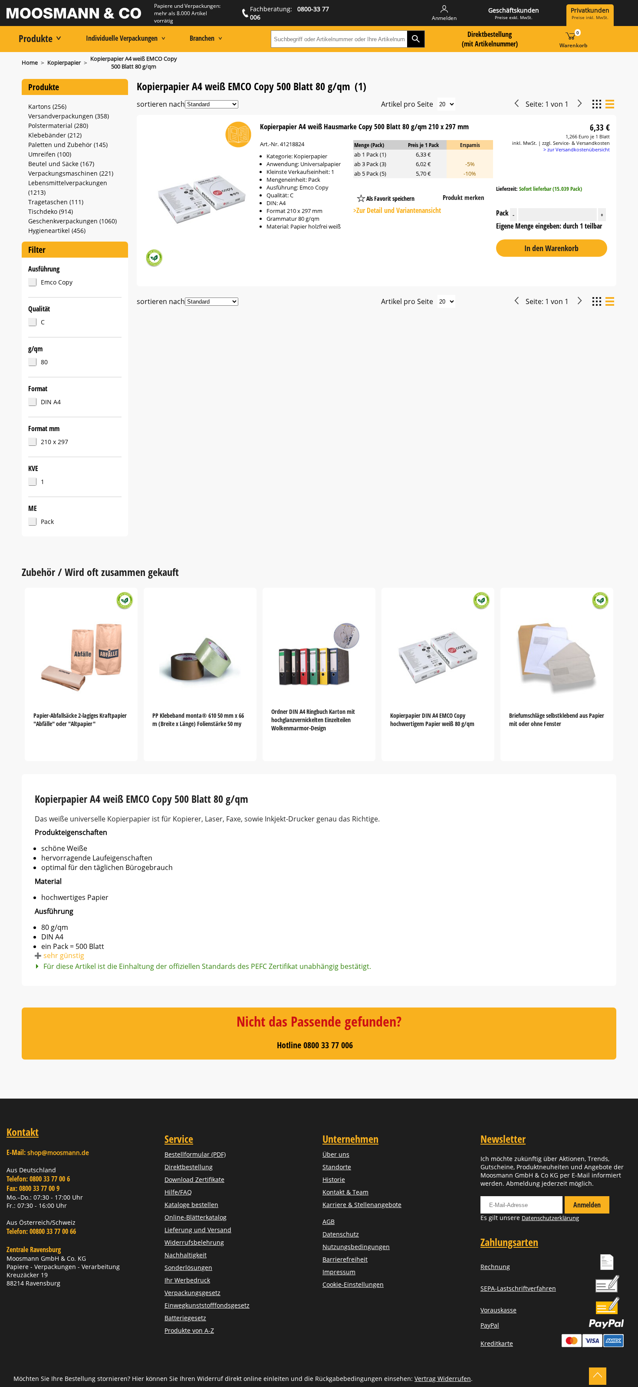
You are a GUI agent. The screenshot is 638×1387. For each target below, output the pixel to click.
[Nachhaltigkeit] (154, 259)
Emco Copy (56, 282)
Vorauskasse (498, 1310)
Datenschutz (340, 1234)
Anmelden (587, 1205)
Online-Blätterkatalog (195, 1217)
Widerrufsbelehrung (194, 1242)
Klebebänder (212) (55, 135)
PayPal (489, 1325)
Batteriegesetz (185, 1318)
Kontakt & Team (345, 1192)
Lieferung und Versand (197, 1230)
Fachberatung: (289, 13)
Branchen (202, 38)
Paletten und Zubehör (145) (68, 145)
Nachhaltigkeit (185, 1255)
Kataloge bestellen (191, 1205)
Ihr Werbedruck (187, 1280)
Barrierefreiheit (345, 1259)
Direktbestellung (188, 1167)
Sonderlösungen (188, 1267)
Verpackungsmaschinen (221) (70, 173)
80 (44, 362)
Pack (47, 521)
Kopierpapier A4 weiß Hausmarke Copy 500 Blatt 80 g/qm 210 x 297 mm (364, 126)
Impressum (338, 1272)
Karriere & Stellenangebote (361, 1205)
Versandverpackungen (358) (68, 116)
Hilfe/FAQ (178, 1192)
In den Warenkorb (551, 248)
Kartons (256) (47, 106)
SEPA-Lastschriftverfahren (518, 1288)
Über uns (335, 1154)
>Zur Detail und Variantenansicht (397, 210)
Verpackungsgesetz (192, 1293)
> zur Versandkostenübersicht (576, 149)
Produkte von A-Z (189, 1330)
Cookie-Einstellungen (353, 1284)
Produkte (36, 38)
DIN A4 (51, 402)
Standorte (336, 1167)
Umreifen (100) (49, 154)
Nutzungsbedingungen (356, 1247)
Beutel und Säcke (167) (61, 164)
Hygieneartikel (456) (57, 230)
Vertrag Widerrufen (442, 1378)
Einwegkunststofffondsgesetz (207, 1305)
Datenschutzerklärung (550, 1218)
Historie (333, 1179)
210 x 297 (54, 442)
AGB (328, 1221)
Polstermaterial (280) (58, 125)
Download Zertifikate (194, 1179)
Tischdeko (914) (50, 211)
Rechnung (495, 1267)
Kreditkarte (496, 1343)
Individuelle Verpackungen (122, 38)
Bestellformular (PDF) (195, 1154)
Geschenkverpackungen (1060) (72, 221)
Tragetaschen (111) (55, 202)
